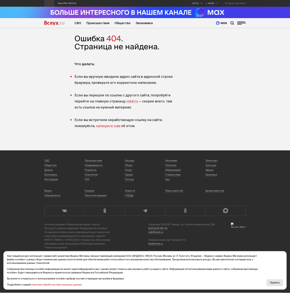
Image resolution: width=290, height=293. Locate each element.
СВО (78, 23)
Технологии (91, 174)
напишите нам (108, 126)
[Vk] (64, 211)
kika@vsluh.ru (155, 243)
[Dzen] (185, 211)
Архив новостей (214, 190)
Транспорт (211, 160)
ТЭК (87, 179)
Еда (167, 179)
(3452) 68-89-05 (157, 228)
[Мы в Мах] (221, 23)
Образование (173, 170)
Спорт (128, 170)
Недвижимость (94, 165)
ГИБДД (129, 195)
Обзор (128, 165)
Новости (130, 190)
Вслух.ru (54, 23)
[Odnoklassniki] (105, 211)
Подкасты (90, 170)
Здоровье (211, 174)
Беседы (129, 160)
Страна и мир (173, 174)
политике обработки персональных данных (56, 284)
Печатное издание (96, 195)
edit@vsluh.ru (155, 232)
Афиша (209, 170)
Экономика (144, 23)
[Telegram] (145, 211)
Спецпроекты (52, 195)
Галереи (89, 190)
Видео (48, 190)
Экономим (171, 160)
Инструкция (51, 179)
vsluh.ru (132, 101)
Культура (210, 165)
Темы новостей (174, 190)
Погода (129, 179)
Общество (122, 23)
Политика (170, 165)
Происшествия (97, 23)
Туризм (129, 174)
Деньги (48, 170)
